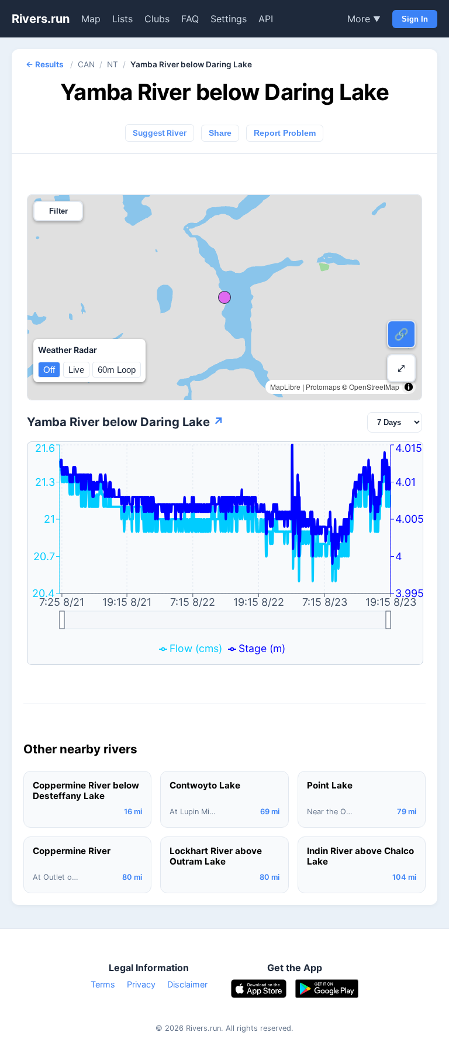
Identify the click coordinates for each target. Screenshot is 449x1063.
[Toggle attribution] (409, 387)
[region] (224, 297)
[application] (225, 553)
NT (112, 64)
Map (91, 19)
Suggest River (159, 133)
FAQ (190, 19)
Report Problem (285, 133)
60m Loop (117, 370)
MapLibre (285, 387)
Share (220, 133)
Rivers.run (41, 19)
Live (76, 370)
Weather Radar (67, 350)
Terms (103, 984)
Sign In (415, 19)
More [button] (364, 19)
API (265, 19)
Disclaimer (187, 984)
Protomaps (323, 387)
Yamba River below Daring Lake (125, 421)
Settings (228, 19)
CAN (86, 64)
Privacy (141, 984)
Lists (122, 19)
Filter (58, 211)
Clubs (157, 19)
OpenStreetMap (374, 387)
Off (49, 370)
